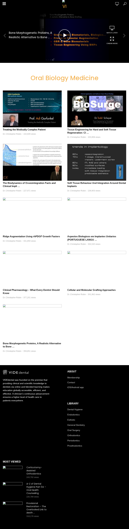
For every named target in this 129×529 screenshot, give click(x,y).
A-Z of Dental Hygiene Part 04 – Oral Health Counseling (36, 488)
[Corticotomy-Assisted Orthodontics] (13, 472)
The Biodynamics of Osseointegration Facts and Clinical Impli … (29, 184)
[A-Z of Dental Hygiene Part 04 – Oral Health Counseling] (13, 488)
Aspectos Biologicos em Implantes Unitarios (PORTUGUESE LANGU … (91, 238)
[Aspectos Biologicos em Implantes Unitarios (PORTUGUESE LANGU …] (96, 215)
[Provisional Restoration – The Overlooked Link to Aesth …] (13, 508)
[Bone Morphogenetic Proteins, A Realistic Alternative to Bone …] (32, 322)
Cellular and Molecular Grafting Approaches (91, 290)
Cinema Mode (112, 43)
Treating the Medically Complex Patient (24, 129)
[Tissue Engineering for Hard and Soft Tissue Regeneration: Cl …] (96, 108)
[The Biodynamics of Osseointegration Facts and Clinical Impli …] (32, 162)
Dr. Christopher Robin (12, 134)
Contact (71, 382)
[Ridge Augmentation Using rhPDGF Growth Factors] (32, 215)
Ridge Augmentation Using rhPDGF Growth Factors (31, 236)
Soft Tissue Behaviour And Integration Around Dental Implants (96, 184)
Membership (73, 377)
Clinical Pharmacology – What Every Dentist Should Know (31, 291)
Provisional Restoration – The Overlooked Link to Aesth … (36, 508)
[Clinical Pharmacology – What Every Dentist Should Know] (32, 269)
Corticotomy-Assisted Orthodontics (34, 470)
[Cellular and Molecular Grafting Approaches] (96, 269)
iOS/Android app (75, 387)
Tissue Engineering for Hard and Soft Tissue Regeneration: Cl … (91, 131)
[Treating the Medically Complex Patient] (32, 108)
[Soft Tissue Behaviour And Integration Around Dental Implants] (96, 162)
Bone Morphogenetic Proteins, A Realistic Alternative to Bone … (30, 35)
